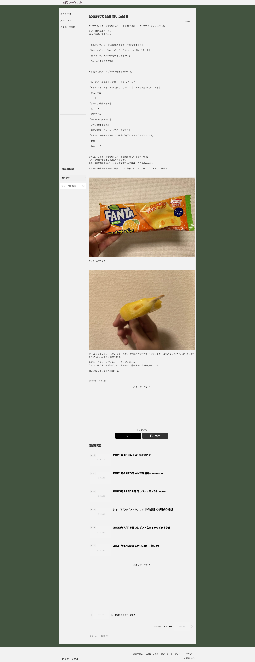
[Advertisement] (142, 407)
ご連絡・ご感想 (67, 26)
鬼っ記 (103, 381)
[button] (155, 436)
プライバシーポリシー (184, 653)
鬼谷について (66, 20)
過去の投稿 (65, 13)
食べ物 (94, 381)
